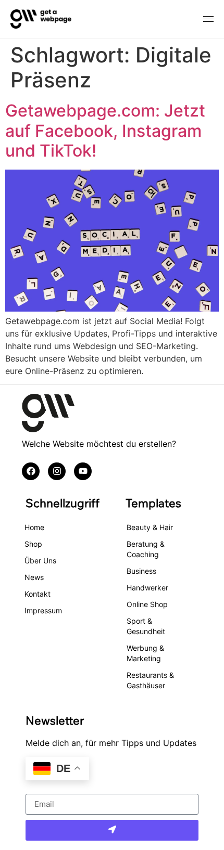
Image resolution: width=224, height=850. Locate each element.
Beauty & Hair (150, 527)
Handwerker (147, 587)
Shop (33, 543)
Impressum (43, 610)
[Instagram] (57, 471)
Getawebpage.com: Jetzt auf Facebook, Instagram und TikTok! (105, 130)
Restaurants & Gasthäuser (150, 680)
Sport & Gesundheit (146, 626)
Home (34, 527)
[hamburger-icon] (208, 19)
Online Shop (147, 604)
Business (141, 570)
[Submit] (112, 830)
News (34, 577)
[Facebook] (31, 471)
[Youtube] (83, 471)
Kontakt (37, 593)
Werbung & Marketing (145, 653)
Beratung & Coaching (146, 549)
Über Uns (40, 560)
